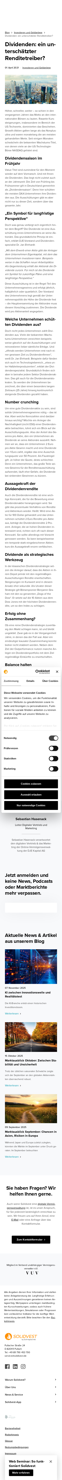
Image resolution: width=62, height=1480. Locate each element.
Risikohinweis (12, 1434)
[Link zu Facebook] (7, 1366)
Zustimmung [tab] (11, 681)
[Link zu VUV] (31, 1273)
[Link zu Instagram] (23, 1366)
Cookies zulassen (31, 783)
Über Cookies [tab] (50, 681)
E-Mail (15, 1219)
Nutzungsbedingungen (17, 1447)
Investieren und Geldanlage (28, 32)
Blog (7, 32)
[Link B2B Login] (31, 966)
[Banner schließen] (57, 672)
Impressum (10, 1453)
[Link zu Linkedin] (15, 1366)
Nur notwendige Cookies (31, 805)
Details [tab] (30, 681)
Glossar (9, 1441)
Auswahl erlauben (31, 794)
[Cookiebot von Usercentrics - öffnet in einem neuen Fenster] (37, 672)
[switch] (53, 748)
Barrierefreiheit (12, 1428)
